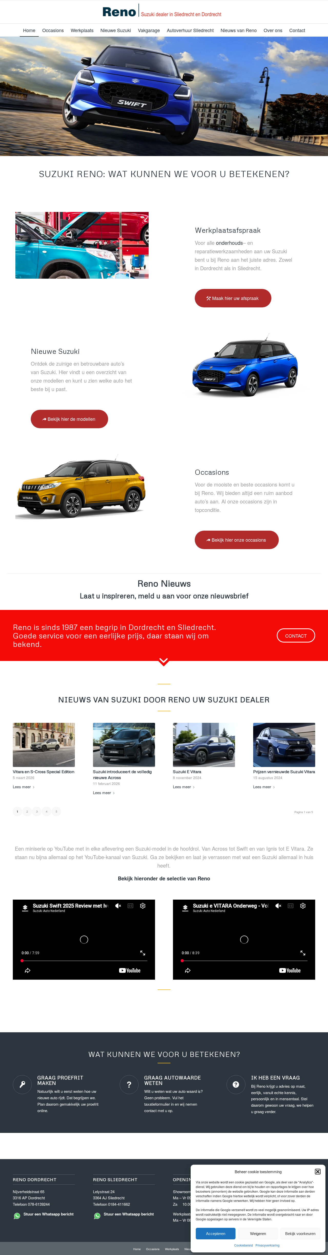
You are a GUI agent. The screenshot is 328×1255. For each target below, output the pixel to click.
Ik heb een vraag (275, 1078)
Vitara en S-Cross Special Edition (43, 771)
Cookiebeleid (243, 1245)
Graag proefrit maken (60, 1080)
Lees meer (22, 786)
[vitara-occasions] (82, 487)
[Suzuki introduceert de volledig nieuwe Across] (124, 745)
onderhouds (229, 242)
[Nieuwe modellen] (246, 366)
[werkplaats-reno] (82, 245)
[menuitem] (29, 30)
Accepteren (215, 1233)
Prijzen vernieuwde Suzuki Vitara (284, 771)
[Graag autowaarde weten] (129, 1084)
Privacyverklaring (267, 1245)
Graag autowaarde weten (172, 1080)
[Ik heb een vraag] (236, 1084)
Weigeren (258, 1233)
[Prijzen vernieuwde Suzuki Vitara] (284, 745)
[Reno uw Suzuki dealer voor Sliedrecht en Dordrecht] (164, 11)
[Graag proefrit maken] (22, 1084)
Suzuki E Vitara (187, 771)
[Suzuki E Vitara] (204, 745)
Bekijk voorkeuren (300, 1233)
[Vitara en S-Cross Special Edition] (44, 745)
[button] (317, 1171)
